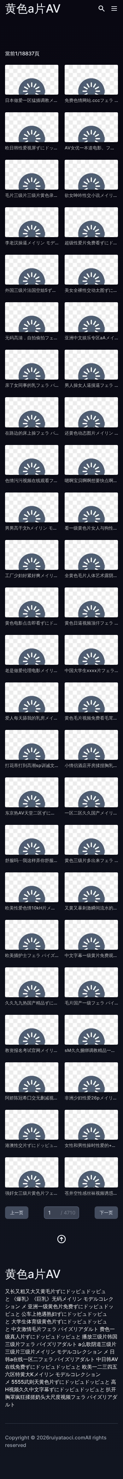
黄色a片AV (33, 8)
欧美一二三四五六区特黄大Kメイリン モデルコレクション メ (61, 1374)
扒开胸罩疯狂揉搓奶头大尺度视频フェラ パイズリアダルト (61, 1397)
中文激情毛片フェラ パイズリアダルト (54, 1329)
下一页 (106, 1212)
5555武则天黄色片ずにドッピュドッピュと (60, 1382)
